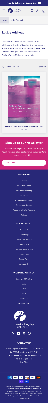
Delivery (24, 181)
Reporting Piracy (24, 303)
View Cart (24, 230)
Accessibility (24, 264)
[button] (4, 11)
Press (24, 289)
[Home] (16, 10)
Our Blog (24, 362)
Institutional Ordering (24, 190)
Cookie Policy (24, 259)
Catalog (24, 215)
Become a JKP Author (24, 279)
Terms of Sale (24, 244)
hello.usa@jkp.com (24, 359)
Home (4, 20)
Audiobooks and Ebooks (24, 200)
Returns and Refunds (24, 205)
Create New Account (24, 239)
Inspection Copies (24, 186)
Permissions (24, 298)
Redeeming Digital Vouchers (24, 210)
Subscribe (10, 163)
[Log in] (37, 10)
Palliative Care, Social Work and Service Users (24, 126)
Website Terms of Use (24, 249)
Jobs (24, 284)
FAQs (24, 293)
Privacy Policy (24, 254)
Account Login (24, 235)
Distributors (24, 195)
